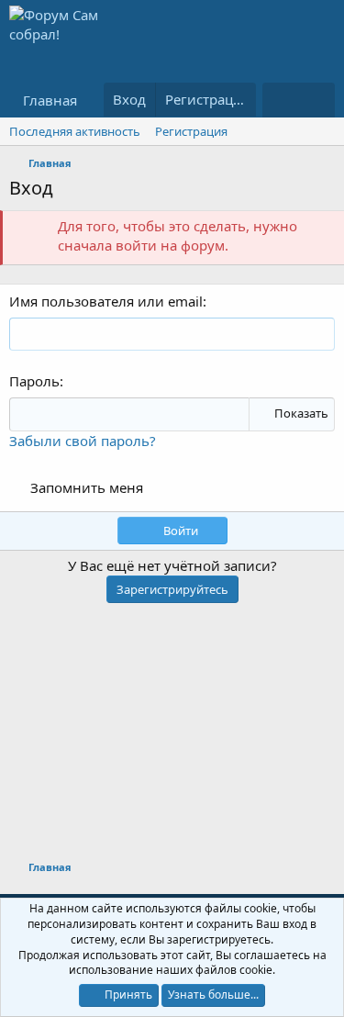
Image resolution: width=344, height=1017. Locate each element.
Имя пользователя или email (106, 301)
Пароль (34, 381)
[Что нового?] (280, 100)
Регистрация (191, 131)
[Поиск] (317, 100)
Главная (50, 100)
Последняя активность (74, 131)
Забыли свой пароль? (82, 440)
